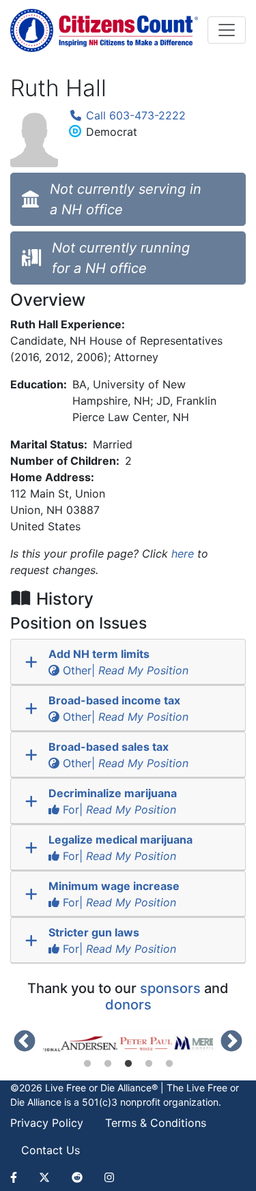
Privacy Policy (46, 1123)
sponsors (170, 988)
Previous (24, 1042)
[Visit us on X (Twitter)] (44, 1177)
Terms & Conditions (155, 1123)
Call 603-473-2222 (134, 115)
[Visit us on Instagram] (109, 1177)
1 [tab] (87, 1064)
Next (231, 1042)
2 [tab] (108, 1064)
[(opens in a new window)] (76, 1043)
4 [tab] (149, 1064)
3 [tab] (128, 1064)
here (182, 553)
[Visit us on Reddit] (77, 1177)
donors (128, 1004)
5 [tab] (169, 1064)
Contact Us (50, 1150)
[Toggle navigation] (227, 30)
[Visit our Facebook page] (19, 1177)
